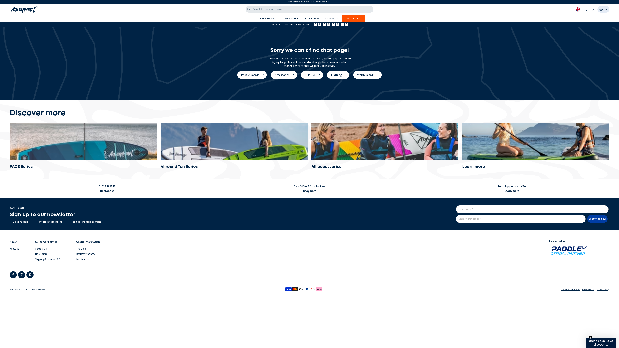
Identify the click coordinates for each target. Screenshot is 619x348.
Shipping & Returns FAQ (47, 259)
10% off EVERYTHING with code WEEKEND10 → (291, 24)
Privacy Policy (588, 289)
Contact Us (41, 248)
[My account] (585, 9)
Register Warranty (85, 253)
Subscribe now (597, 219)
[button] (601, 343)
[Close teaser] (590, 337)
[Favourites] (592, 9)
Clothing (336, 75)
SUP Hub (310, 75)
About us (14, 248)
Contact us (107, 191)
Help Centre (41, 253)
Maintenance (83, 259)
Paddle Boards (250, 75)
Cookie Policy (603, 289)
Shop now (309, 191)
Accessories (292, 18)
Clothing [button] (330, 18)
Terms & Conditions (570, 289)
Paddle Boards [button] (266, 18)
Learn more (511, 191)
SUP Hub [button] (310, 18)
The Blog (81, 248)
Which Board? (353, 18)
